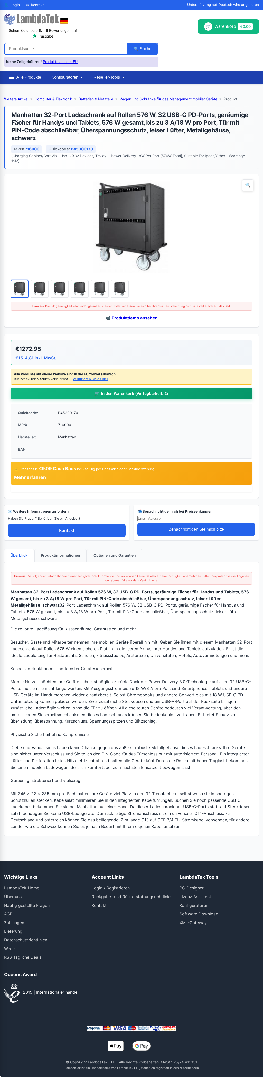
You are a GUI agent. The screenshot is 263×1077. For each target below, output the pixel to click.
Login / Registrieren (111, 888)
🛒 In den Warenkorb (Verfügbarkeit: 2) (131, 393)
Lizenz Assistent (195, 896)
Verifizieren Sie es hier (90, 379)
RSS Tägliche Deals (22, 957)
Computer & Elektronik (53, 99)
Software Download (199, 913)
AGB (8, 913)
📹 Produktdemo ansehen (132, 318)
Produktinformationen (60, 555)
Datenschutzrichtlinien (25, 939)
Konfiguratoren (194, 905)
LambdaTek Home (21, 888)
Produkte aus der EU (60, 61)
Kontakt (66, 530)
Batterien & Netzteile (96, 99)
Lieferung (13, 931)
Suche (145, 49)
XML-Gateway (193, 922)
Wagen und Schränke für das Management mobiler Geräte (168, 99)
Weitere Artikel (16, 99)
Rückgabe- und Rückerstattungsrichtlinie (131, 896)
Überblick (19, 555)
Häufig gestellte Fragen (27, 905)
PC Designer (192, 888)
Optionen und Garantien (114, 555)
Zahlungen (14, 922)
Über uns (13, 896)
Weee (9, 948)
